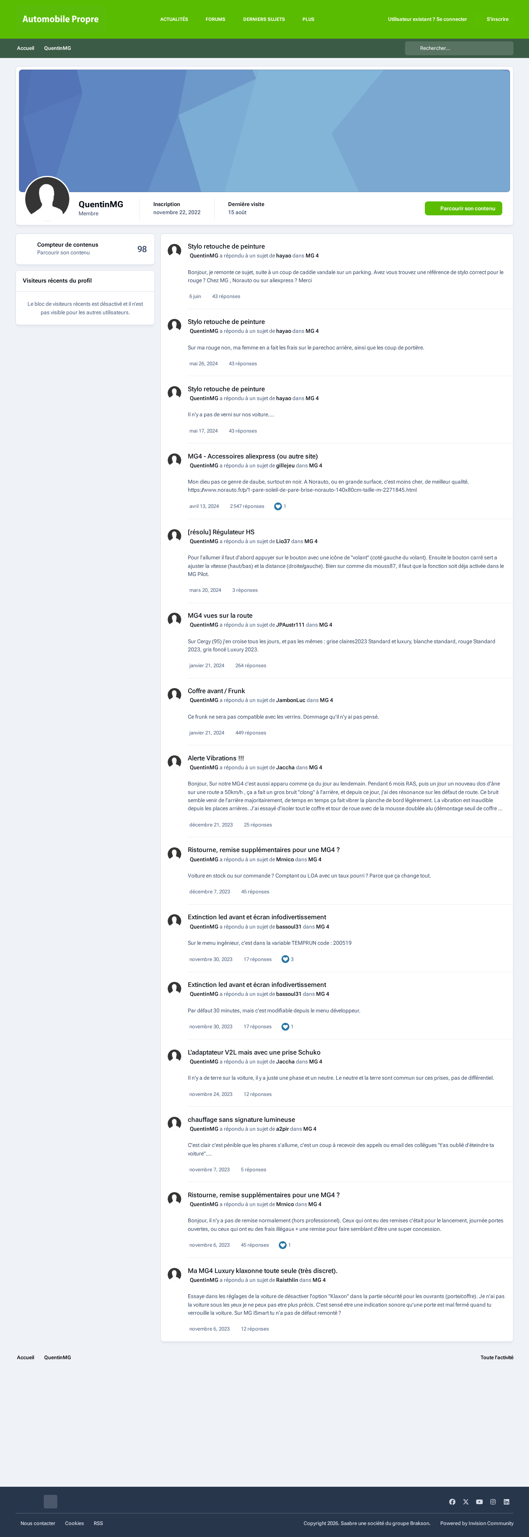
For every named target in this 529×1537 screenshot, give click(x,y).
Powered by (477, 1523)
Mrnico (285, 859)
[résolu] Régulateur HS (221, 532)
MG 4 (312, 255)
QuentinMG (204, 255)
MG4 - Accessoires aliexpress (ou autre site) (253, 456)
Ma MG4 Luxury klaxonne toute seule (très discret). (263, 1271)
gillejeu (285, 465)
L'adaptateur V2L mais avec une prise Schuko (254, 1052)
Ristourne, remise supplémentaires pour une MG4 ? (264, 850)
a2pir (282, 1129)
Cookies (74, 1523)
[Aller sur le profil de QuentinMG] (174, 250)
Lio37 (283, 541)
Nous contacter (38, 1523)
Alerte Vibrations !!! (216, 758)
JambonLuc (291, 700)
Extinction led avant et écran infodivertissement (257, 917)
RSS (98, 1523)
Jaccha (285, 767)
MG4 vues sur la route (220, 615)
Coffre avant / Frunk (216, 691)
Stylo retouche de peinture (226, 246)
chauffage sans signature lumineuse (241, 1119)
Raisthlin (287, 1280)
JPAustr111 (290, 625)
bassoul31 (289, 927)
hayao (283, 255)
